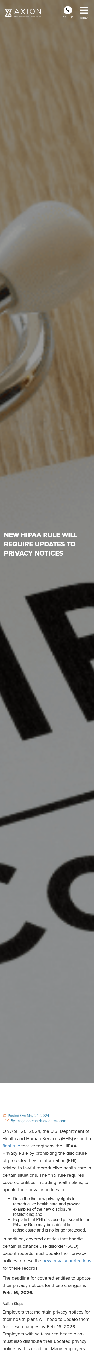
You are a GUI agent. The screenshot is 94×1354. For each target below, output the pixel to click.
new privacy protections (67, 1261)
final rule (11, 1146)
